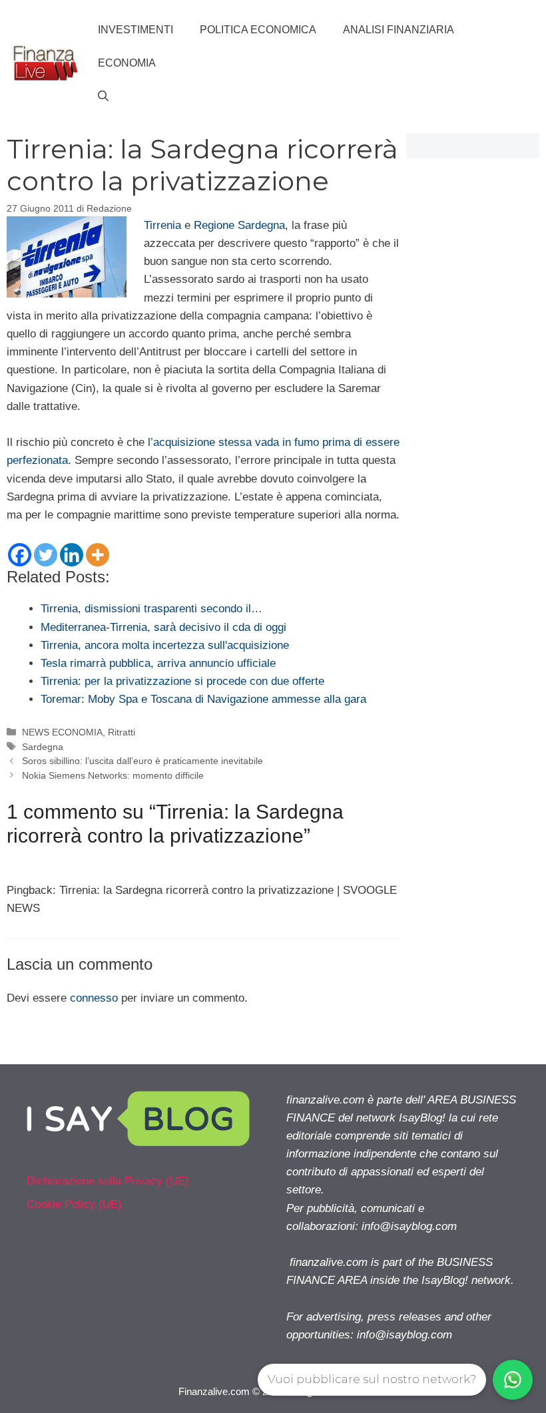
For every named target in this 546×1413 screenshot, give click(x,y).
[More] (97, 554)
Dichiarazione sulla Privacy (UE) (108, 1181)
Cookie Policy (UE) (74, 1204)
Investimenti (135, 29)
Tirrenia (162, 225)
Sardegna (42, 746)
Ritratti (121, 732)
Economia (127, 63)
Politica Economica (258, 29)
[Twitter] (45, 554)
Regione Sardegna (239, 225)
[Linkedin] (71, 554)
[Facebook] (19, 554)
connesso (94, 998)
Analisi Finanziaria (398, 29)
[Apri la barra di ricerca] (103, 96)
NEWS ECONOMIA (62, 732)
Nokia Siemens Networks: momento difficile (113, 775)
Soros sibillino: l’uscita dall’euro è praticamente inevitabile (142, 760)
